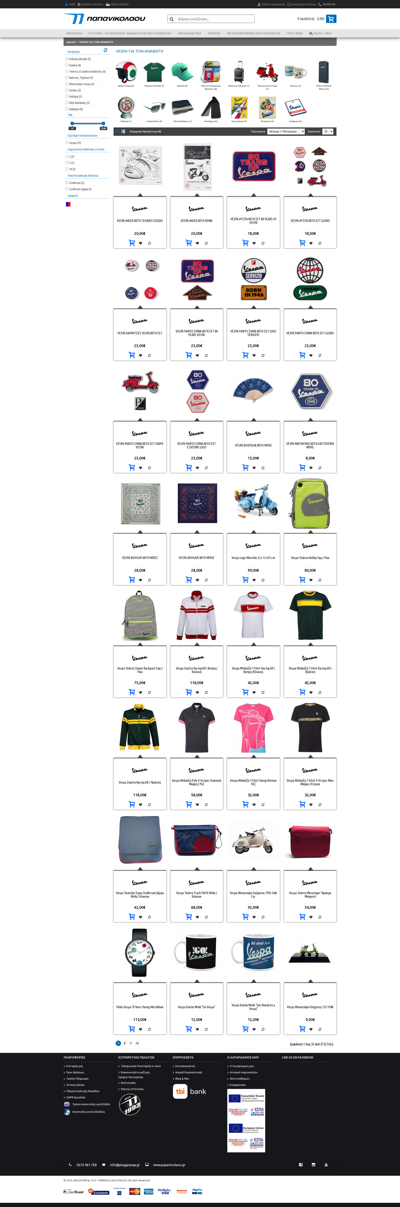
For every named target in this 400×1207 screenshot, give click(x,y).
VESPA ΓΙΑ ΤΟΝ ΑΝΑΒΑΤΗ (96, 41)
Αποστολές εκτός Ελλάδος (88, 1111)
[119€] (103, 123)
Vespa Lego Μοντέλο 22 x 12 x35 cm (253, 558)
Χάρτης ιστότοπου (132, 1088)
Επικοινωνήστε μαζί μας (134, 1075)
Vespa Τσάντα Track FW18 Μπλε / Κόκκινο (196, 894)
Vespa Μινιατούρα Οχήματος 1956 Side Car (253, 894)
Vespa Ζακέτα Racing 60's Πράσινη (140, 782)
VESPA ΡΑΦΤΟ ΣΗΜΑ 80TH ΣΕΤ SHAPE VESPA (140, 445)
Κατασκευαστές (185, 1066)
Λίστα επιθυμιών (240, 1078)
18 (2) (72, 169)
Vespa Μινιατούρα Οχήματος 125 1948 (310, 1007)
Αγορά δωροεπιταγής (188, 1072)
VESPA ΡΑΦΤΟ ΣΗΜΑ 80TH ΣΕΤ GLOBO (310, 333)
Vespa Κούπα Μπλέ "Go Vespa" (196, 1007)
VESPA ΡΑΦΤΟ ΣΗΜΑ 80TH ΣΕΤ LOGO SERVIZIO (253, 333)
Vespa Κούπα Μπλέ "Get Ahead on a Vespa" (253, 1007)
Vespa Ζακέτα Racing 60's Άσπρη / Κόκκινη (196, 670)
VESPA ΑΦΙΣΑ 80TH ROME (197, 221)
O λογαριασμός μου (242, 1066)
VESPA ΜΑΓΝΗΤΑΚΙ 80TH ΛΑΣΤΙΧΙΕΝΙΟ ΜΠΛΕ (310, 445)
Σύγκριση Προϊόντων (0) (145, 131)
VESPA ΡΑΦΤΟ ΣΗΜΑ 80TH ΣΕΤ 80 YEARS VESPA (197, 333)
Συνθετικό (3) (76, 182)
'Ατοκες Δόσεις (75, 1085)
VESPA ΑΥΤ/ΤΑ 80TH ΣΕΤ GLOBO (310, 221)
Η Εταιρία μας (74, 1066)
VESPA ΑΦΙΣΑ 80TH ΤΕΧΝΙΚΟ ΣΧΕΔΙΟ (140, 221)
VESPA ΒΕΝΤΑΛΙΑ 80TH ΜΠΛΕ (253, 445)
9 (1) (71, 162)
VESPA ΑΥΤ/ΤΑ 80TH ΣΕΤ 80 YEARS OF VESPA (253, 220)
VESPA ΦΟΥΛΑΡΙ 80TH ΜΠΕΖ (140, 558)
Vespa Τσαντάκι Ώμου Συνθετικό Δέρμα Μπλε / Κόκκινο (140, 894)
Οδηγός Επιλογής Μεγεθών (83, 1091)
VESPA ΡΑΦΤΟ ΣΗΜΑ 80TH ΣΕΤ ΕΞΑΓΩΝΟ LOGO (196, 445)
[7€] (72, 123)
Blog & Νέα (182, 1078)
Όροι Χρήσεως (75, 1072)
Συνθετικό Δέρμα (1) (80, 189)
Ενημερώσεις (238, 1085)
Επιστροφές (128, 1082)
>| (137, 1043)
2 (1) (71, 156)
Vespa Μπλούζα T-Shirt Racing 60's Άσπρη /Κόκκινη (253, 670)
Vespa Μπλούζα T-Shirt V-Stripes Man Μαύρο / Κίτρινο (310, 782)
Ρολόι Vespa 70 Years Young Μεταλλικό (139, 1007)
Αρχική (71, 41)
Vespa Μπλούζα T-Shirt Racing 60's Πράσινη (310, 670)
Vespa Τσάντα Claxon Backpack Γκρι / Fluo (139, 670)
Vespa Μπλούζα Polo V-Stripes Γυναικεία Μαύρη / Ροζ (196, 782)
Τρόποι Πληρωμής (77, 1078)
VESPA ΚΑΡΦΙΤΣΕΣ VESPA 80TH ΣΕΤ (140, 333)
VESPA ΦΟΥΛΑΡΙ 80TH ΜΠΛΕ (196, 558)
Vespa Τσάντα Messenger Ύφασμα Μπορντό (310, 894)
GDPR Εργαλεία (75, 1097)
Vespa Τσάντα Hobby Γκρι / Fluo (310, 558)
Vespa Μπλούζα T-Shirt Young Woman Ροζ (253, 782)
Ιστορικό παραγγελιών (244, 1072)
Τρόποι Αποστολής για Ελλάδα (91, 1104)
